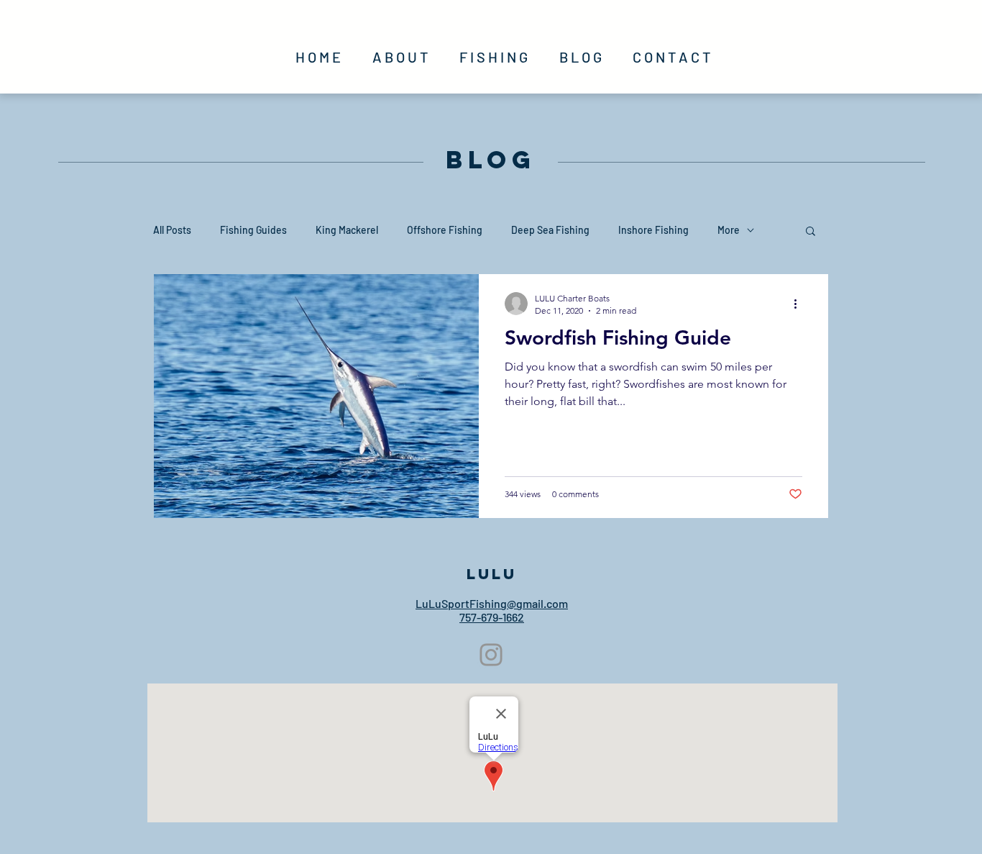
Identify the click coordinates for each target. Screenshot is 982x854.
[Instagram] (491, 655)
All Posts (172, 230)
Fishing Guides (253, 230)
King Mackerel (347, 230)
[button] (810, 232)
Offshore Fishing (444, 230)
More (728, 230)
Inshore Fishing (653, 230)
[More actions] (800, 303)
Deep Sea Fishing (550, 230)
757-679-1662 (491, 617)
